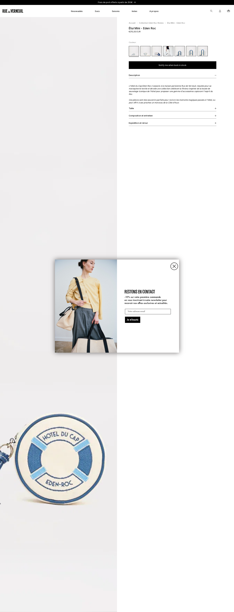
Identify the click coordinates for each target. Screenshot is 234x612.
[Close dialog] (174, 266)
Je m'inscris (132, 320)
